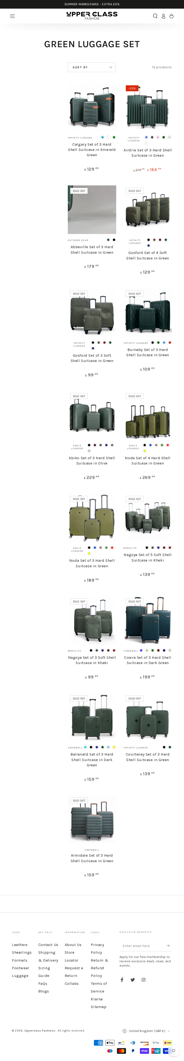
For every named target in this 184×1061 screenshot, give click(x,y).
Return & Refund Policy (99, 968)
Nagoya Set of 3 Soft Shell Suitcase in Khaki (92, 660)
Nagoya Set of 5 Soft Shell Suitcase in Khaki (148, 557)
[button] (155, 16)
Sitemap (98, 1006)
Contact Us (48, 944)
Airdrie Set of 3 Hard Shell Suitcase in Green (148, 153)
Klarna (97, 999)
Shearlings (22, 952)
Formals (19, 960)
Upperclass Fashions (40, 1030)
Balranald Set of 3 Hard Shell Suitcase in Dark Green (92, 759)
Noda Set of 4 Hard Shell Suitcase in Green (147, 460)
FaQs (42, 983)
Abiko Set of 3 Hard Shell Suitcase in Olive (92, 460)
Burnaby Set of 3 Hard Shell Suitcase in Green (147, 352)
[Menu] (12, 16)
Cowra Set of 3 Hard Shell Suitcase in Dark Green (147, 660)
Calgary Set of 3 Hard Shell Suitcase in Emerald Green (92, 149)
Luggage (20, 975)
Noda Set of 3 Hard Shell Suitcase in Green (92, 563)
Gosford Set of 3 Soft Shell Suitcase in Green (92, 358)
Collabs (72, 983)
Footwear (20, 968)
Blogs (43, 991)
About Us (73, 944)
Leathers (20, 944)
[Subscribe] (169, 946)
